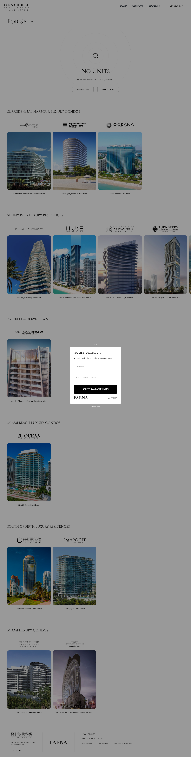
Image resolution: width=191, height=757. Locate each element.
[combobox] (77, 377)
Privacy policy (95, 407)
